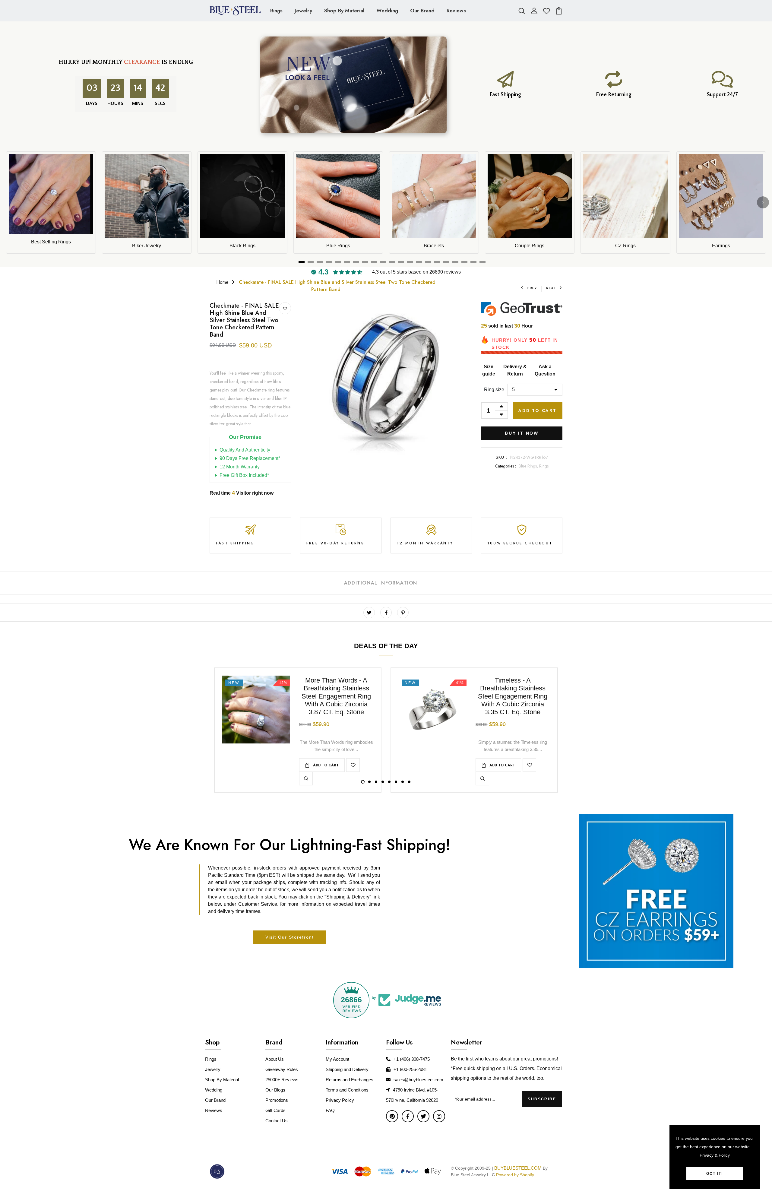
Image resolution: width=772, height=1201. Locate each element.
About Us (274, 1059)
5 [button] (389, 782)
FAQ (330, 1110)
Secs (160, 103)
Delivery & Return (515, 370)
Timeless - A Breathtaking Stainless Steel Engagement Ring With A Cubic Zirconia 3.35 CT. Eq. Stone (512, 696)
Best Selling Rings (51, 241)
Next (551, 288)
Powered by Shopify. (515, 1174)
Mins (137, 103)
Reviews (456, 10)
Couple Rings (529, 245)
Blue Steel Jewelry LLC (473, 1174)
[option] (386, 378)
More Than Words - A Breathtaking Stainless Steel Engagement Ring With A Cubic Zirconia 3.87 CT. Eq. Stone (336, 696)
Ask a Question (545, 370)
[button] (120, 1136)
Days (91, 103)
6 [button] (396, 782)
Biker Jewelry (146, 245)
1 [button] (363, 782)
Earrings (721, 245)
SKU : (502, 457)
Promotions (276, 1100)
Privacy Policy (340, 1100)
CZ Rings (625, 245)
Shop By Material (344, 10)
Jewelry (303, 10)
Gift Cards (275, 1110)
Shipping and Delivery (347, 1069)
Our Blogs (275, 1089)
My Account (337, 1059)
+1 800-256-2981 (410, 1069)
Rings (276, 10)
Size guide (488, 370)
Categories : (505, 466)
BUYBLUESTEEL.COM (518, 1168)
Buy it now (522, 433)
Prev (532, 288)
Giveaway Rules (281, 1069)
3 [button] (376, 782)
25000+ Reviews (282, 1079)
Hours (115, 103)
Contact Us (276, 1120)
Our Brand (422, 10)
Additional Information (380, 582)
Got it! (714, 1173)
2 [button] (369, 782)
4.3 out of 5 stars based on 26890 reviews (416, 271)
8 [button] (409, 782)
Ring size (494, 389)
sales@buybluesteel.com (418, 1079)
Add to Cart (537, 410)
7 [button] (402, 782)
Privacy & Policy (715, 1155)
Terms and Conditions (347, 1089)
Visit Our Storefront (289, 937)
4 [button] (382, 782)
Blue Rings (338, 245)
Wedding (387, 10)
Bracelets (434, 245)
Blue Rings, (529, 466)
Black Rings (242, 245)
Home (222, 282)
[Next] (763, 202)
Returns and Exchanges (349, 1079)
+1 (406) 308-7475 (412, 1059)
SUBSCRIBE (542, 1099)
